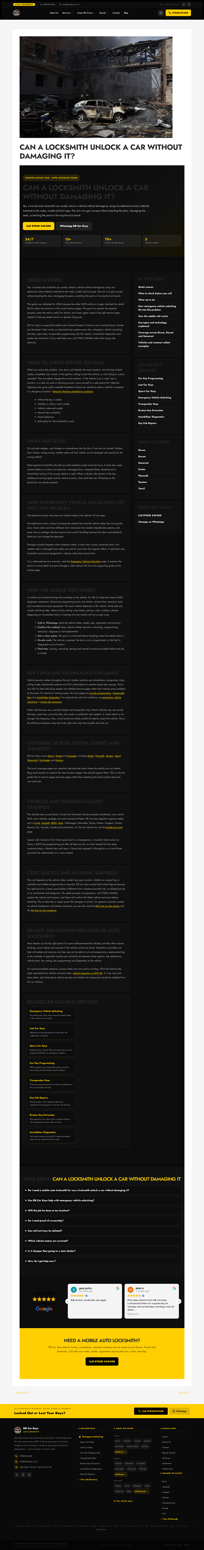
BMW (54, 823)
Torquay (137, 1441)
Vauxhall (45, 823)
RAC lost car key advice (107, 906)
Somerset (71, 756)
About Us (54, 12)
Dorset (59, 756)
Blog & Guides (168, 1452)
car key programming (100, 693)
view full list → (102, 1529)
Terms (179, 1545)
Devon (51, 756)
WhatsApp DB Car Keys (74, 226)
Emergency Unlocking (91, 1436)
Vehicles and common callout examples (154, 344)
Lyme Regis (119, 1469)
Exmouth (147, 1441)
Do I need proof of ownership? (45, 1220)
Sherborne (119, 1491)
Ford (37, 823)
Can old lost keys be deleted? (45, 1230)
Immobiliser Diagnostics (151, 416)
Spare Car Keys (147, 391)
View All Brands (169, 1519)
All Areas (165, 1458)
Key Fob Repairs (147, 423)
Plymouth (99, 756)
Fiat (163, 1513)
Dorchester (44, 760)
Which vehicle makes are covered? (48, 1241)
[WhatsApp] (161, 13)
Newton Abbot (132, 1446)
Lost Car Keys (145, 384)
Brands (102, 12)
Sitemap (187, 1545)
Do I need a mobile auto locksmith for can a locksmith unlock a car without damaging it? (78, 1190)
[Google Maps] (189, 4)
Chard (147, 1486)
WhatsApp (181, 1411)
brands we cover (114, 827)
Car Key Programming (150, 378)
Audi (60, 823)
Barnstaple (119, 1446)
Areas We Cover (85, 12)
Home (164, 1436)
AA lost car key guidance (43, 910)
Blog (126, 12)
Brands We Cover (172, 1473)
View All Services (88, 1479)
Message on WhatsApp (151, 522)
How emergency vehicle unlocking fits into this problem (157, 307)
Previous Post (20, 1393)
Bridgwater (137, 1486)
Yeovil (118, 756)
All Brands (166, 1463)
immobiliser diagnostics (48, 697)
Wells (129, 1491)
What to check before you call (155, 293)
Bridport (118, 1463)
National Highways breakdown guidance (72, 391)
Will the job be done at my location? (48, 1210)
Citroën (165, 1497)
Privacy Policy (169, 1545)
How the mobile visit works (153, 316)
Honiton (59, 760)
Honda (164, 1508)
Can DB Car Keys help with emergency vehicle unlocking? (61, 1200)
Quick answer (146, 287)
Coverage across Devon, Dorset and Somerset (155, 334)
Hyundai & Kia (168, 1502)
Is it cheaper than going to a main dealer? (52, 1251)
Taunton (109, 756)
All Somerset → (141, 1491)
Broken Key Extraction (150, 410)
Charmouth (131, 1469)
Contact (116, 12)
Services (66, 12)
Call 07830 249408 (38, 226)
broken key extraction (51, 702)
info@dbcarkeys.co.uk (70, 4)
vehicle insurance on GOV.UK (88, 973)
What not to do (146, 299)
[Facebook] (183, 4)
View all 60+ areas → (125, 1501)
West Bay (142, 1469)
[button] (179, 1301)
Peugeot (165, 1492)
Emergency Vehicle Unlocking (86, 561)
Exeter (91, 756)
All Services (167, 1468)
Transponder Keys (148, 404)
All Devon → (120, 1452)
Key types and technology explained (152, 324)
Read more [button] (76, 1314)
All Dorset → (120, 1474)
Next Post (185, 1393)
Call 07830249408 (153, 1411)
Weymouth (32, 760)
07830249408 (49, 4)
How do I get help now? (42, 1261)
